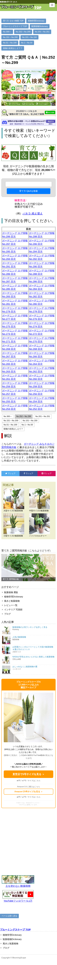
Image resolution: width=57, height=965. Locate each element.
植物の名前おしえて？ (12, 48)
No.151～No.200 (10, 37)
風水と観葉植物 (12, 601)
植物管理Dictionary (36, 21)
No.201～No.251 (42, 32)
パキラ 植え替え (33, 213)
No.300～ (7, 32)
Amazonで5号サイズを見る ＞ (28, 791)
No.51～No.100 (10, 43)
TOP (38, 7)
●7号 (24, 780)
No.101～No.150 (29, 37)
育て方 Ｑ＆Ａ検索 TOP (13, 21)
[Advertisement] (28, 840)
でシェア (8, 473)
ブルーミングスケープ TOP (15, 26)
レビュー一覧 (10, 605)
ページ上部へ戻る (9, 916)
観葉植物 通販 (11, 592)
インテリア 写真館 (13, 609)
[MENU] (52, 5)
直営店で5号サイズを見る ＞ (29, 774)
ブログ (7, 614)
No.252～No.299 (23, 32)
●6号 (19, 780)
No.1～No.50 (26, 43)
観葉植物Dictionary (39, 26)
